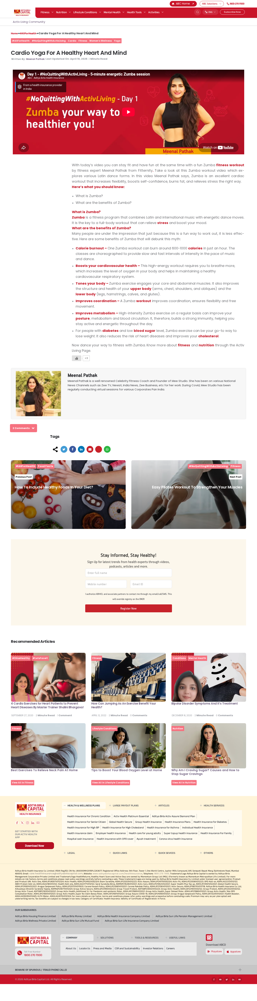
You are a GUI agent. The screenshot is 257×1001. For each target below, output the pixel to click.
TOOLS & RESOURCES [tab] (146, 937)
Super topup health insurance (180, 833)
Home (14, 33)
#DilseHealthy (21, 658)
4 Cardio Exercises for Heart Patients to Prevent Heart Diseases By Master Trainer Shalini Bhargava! (47, 705)
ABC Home (183, 3)
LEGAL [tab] (71, 852)
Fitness (45, 12)
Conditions (179, 658)
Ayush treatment (146, 838)
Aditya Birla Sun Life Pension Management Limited (184, 916)
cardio (72, 40)
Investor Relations (153, 948)
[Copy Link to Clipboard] (98, 449)
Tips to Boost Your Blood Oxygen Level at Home (126, 770)
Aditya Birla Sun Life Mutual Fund (80, 920)
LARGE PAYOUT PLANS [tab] (125, 805)
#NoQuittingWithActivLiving (49, 40)
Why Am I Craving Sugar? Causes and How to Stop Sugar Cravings (205, 772)
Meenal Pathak (35, 59)
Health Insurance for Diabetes (210, 821)
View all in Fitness (22, 782)
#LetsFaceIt (40, 658)
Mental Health (112, 12)
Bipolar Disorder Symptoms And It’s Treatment (204, 703)
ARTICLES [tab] (163, 805)
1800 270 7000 (33, 955)
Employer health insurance (111, 833)
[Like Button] (76, 358)
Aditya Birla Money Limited (77, 916)
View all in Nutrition (184, 782)
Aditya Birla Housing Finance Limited (35, 916)
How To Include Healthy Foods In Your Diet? (54, 487)
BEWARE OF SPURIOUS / (41, 969)
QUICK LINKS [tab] (120, 852)
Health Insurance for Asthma (163, 827)
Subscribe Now (232, 12)
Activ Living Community (29, 22)
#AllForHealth (28, 33)
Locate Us (84, 948)
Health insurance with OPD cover (115, 838)
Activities (154, 12)
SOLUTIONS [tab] (106, 937)
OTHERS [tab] (208, 852)
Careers (170, 948)
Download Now (34, 845)
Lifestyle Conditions (85, 12)
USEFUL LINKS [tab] (177, 937)
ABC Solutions (209, 3)
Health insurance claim (80, 833)
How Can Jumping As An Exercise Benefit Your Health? (123, 705)
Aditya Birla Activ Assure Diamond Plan (173, 816)
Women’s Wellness (100, 40)
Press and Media (102, 948)
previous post (24, 476)
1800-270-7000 (237, 3)
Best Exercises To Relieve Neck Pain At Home (44, 770)
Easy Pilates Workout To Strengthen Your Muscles (197, 487)
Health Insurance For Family (216, 833)
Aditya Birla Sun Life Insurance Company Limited (132, 920)
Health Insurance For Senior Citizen (86, 821)
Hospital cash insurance (80, 838)
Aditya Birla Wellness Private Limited (35, 920)
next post (235, 476)
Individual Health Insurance (197, 827)
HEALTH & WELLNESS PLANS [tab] (84, 805)
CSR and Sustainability (127, 948)
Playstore (216, 951)
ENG (210, 12)
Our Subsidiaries (25, 909)
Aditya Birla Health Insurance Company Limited (123, 916)
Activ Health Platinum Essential (131, 816)
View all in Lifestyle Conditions (110, 782)
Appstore (235, 951)
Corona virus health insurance (175, 838)
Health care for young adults (145, 833)
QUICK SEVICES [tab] (166, 852)
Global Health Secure (120, 821)
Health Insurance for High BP (83, 827)
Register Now (128, 608)
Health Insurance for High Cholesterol (123, 827)
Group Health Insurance (148, 821)
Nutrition (61, 12)
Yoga (117, 40)
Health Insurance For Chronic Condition (88, 816)
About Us (71, 948)
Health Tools (134, 12)
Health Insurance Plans (177, 821)
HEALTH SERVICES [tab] (214, 805)
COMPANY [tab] (71, 937)
